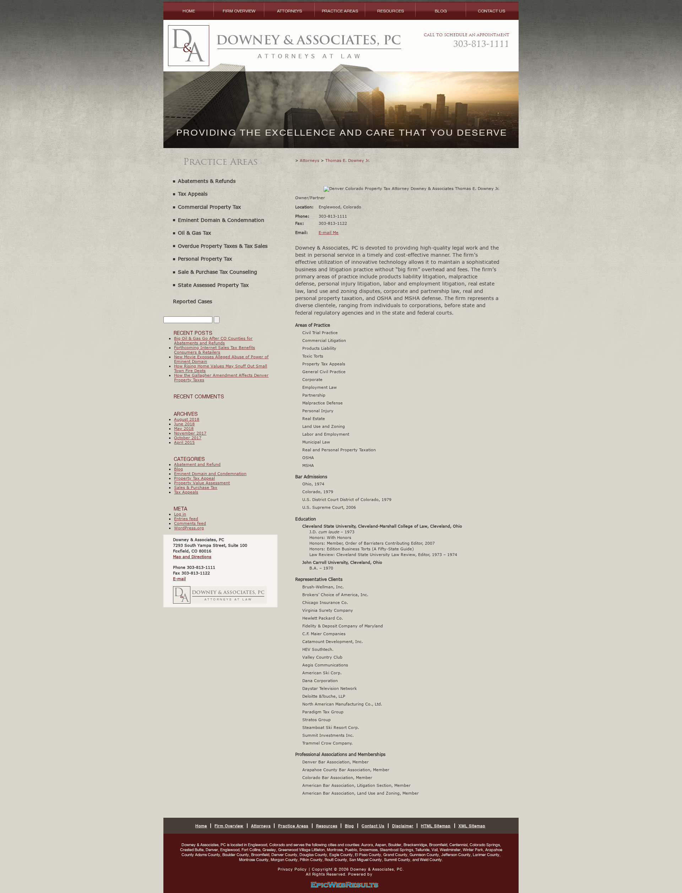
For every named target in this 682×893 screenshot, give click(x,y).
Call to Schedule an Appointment (466, 40)
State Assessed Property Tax (213, 285)
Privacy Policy (292, 869)
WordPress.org (189, 528)
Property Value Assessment (202, 482)
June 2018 (184, 423)
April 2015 (184, 442)
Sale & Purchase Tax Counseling (217, 272)
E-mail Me (329, 232)
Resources (390, 11)
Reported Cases (192, 301)
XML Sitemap (472, 825)
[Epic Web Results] (341, 884)
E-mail (179, 578)
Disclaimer (402, 825)
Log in (180, 514)
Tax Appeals (192, 194)
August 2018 (186, 419)
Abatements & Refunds (207, 181)
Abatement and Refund (197, 464)
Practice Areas (340, 11)
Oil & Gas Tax (194, 233)
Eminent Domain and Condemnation (210, 473)
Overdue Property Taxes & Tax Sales (222, 246)
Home (189, 11)
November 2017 (190, 433)
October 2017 (187, 437)
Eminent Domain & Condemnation (221, 220)
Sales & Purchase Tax (195, 487)
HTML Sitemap (436, 825)
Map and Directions (192, 556)
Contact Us (491, 11)
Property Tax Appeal (194, 478)
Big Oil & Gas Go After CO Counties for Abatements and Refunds (213, 340)
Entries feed (186, 518)
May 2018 (184, 428)
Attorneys (289, 11)
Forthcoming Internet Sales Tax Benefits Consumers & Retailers (214, 349)
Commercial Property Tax (209, 207)
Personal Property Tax (205, 259)
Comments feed (190, 523)
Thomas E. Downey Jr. (347, 160)
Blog (441, 11)
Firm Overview (239, 11)
